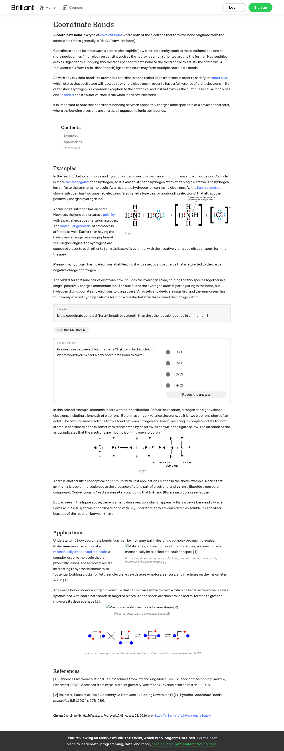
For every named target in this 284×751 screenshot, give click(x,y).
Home (51, 7)
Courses (76, 7)
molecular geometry (75, 226)
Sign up (260, 7)
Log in (234, 7)
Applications (73, 142)
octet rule (219, 78)
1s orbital (67, 95)
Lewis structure (209, 187)
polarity (109, 214)
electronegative (77, 182)
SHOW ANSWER (71, 330)
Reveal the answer (196, 394)
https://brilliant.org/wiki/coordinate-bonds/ (183, 716)
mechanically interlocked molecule (80, 552)
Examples (71, 136)
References (72, 148)
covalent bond (111, 35)
